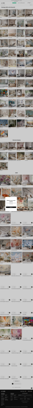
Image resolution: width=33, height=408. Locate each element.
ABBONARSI (11, 207)
